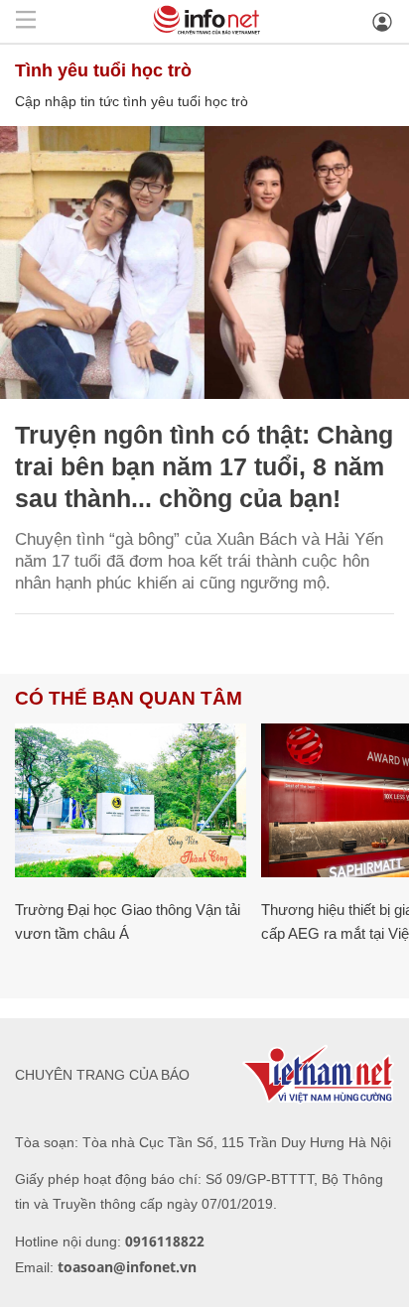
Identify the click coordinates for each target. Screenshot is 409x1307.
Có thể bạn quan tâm (128, 698)
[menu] (26, 21)
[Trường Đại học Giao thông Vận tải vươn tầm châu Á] (130, 800)
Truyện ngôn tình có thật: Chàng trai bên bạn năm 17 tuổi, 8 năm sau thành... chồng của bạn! (204, 466)
